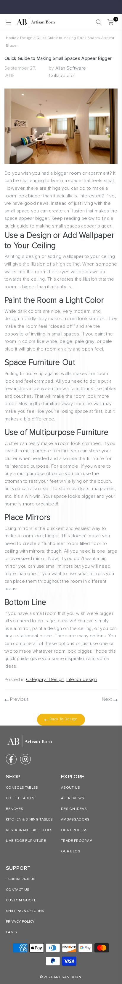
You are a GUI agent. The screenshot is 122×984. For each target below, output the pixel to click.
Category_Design (45, 679)
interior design (81, 679)
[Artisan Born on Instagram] (25, 759)
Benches (14, 809)
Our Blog (71, 851)
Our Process (74, 830)
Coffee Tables (20, 798)
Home (11, 38)
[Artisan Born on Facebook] (11, 759)
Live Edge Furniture (26, 841)
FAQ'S (11, 932)
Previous (19, 699)
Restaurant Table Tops (29, 830)
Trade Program (76, 841)
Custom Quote (21, 900)
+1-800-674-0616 (21, 879)
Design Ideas (74, 809)
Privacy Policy (20, 921)
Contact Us (17, 890)
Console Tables (22, 787)
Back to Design (63, 719)
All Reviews (72, 798)
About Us (70, 787)
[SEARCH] (98, 22)
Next (107, 699)
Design (26, 38)
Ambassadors (75, 819)
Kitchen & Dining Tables (29, 819)
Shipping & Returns (25, 911)
